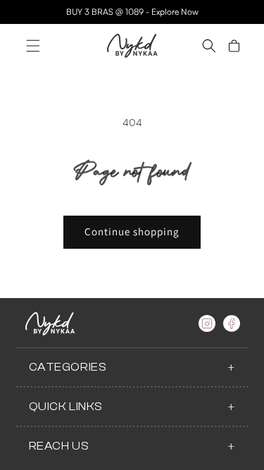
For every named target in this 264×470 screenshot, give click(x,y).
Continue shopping (132, 231)
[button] (33, 45)
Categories (68, 367)
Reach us (59, 446)
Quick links (66, 406)
